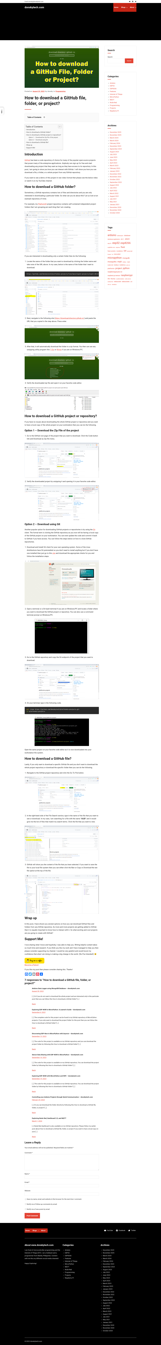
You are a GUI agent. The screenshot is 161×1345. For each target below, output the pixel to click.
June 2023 (113, 157)
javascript (129, 251)
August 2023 (114, 152)
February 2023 (115, 168)
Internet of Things (116, 94)
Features (113, 91)
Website (27, 1191)
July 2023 (113, 154)
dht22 (127, 239)
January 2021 (114, 204)
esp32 (116, 243)
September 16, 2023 (39, 1057)
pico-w (128, 265)
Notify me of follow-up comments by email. (42, 1204)
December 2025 (115, 132)
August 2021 (114, 196)
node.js (116, 265)
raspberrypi (126, 275)
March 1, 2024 (37, 1121)
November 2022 (115, 177)
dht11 (122, 239)
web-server (128, 279)
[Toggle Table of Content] (59, 126)
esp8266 (125, 243)
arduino (112, 235)
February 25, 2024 (38, 1100)
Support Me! (30, 148)
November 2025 (115, 135)
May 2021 (113, 202)
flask (123, 247)
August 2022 (114, 185)
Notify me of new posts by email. (38, 1209)
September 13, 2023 (39, 1036)
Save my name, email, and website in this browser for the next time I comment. (54, 1199)
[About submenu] (135, 7)
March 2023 (114, 165)
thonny (113, 279)
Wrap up (29, 145)
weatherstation (120, 279)
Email (27, 1182)
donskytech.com (34, 7)
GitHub (27, 160)
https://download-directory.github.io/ (69, 318)
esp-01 (110, 243)
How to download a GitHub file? (37, 142)
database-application (114, 239)
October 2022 (115, 179)
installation (119, 251)
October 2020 (115, 213)
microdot (117, 254)
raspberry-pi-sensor (114, 275)
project (118, 268)
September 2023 (116, 149)
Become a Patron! (32, 965)
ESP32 (112, 86)
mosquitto (112, 262)
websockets (126, 281)
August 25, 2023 (39, 91)
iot (125, 250)
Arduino (112, 83)
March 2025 (114, 138)
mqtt (119, 261)
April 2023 (113, 163)
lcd (112, 254)
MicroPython (114, 97)
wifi (131, 281)
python (126, 268)
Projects (113, 108)
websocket (117, 281)
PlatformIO (42, 204)
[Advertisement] (80, 27)
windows (114, 284)
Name (27, 1174)
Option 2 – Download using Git (38, 140)
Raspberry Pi (114, 111)
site (53, 553)
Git (94, 530)
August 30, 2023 (38, 991)
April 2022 (113, 191)
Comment (29, 1153)
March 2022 (114, 193)
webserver (110, 281)
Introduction (30, 129)
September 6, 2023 (38, 1012)
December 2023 (115, 146)
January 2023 (114, 171)
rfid (109, 279)
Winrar (59, 350)
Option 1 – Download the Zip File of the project (43, 137)
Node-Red (113, 102)
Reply (34, 1004)
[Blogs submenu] (127, 7)
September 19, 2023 (39, 1079)
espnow (118, 247)
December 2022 (115, 174)
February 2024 (115, 143)
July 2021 (113, 199)
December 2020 (115, 207)
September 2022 (116, 182)
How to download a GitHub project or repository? (43, 135)
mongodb (126, 258)
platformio (111, 268)
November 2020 (115, 210)
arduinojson (120, 235)
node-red (110, 265)
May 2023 (113, 160)
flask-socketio (112, 251)
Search (110, 57)
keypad (109, 254)
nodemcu (122, 265)
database (127, 235)
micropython (115, 257)
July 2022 (113, 188)
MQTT (112, 100)
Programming (60, 91)
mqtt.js (124, 262)
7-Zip (52, 350)
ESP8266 (113, 89)
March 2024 (114, 141)
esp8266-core (111, 247)
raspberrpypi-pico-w (115, 272)
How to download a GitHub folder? (38, 132)
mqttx (128, 262)
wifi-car (109, 284)
